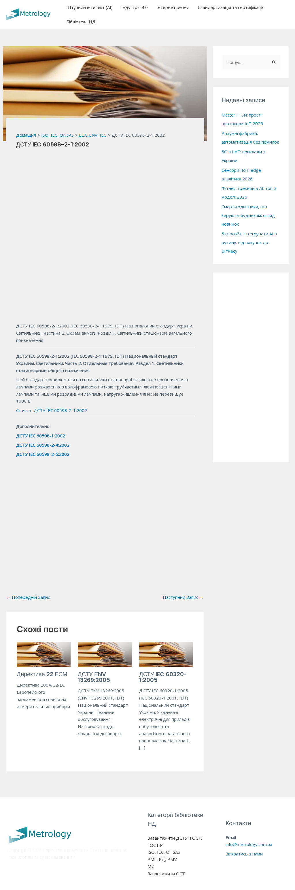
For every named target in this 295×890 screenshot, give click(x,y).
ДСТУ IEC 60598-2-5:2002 (42, 454)
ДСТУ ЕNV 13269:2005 (94, 677)
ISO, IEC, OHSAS (164, 852)
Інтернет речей (172, 7)
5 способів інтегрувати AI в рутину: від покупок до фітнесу (249, 242)
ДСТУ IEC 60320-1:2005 (163, 677)
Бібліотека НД (81, 21)
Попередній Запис (28, 597)
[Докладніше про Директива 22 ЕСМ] (44, 654)
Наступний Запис (183, 597)
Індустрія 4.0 (134, 7)
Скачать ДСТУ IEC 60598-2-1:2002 (51, 410)
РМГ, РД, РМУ (162, 859)
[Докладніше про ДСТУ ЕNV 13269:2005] (105, 654)
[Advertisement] (105, 197)
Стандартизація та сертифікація (231, 7)
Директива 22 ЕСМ (42, 674)
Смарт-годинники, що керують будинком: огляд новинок (248, 215)
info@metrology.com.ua (249, 844)
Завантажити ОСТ (166, 873)
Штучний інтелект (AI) (89, 7)
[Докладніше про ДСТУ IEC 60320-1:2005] (166, 654)
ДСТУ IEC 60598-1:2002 (40, 436)
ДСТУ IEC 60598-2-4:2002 (42, 445)
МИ (151, 866)
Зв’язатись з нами (244, 854)
